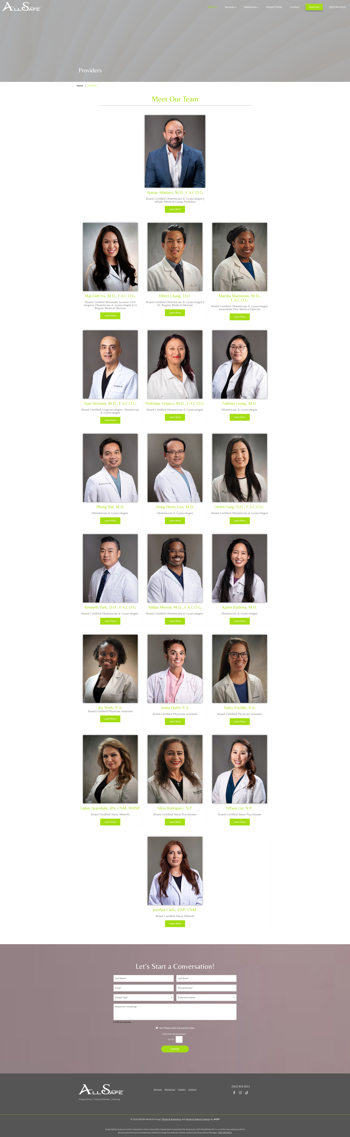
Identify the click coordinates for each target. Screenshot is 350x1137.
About (211, 7)
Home (80, 85)
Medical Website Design (198, 1119)
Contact (295, 7)
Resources (250, 7)
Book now (314, 7)
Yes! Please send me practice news (177, 1028)
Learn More (175, 209)
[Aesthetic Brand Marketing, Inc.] (217, 1119)
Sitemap (116, 1099)
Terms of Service (102, 1099)
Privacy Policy (85, 1099)
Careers (182, 1089)
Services (229, 7)
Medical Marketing (171, 1119)
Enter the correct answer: (175, 1034)
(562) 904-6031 (337, 7)
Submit (175, 1049)
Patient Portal (274, 7)
